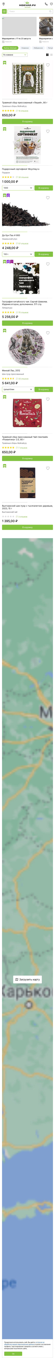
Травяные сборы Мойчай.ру (14, 106)
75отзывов (23, 312)
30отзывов (23, 177)
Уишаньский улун (9, 239)
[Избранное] (51, 4)
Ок (13, 1354)
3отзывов (22, 517)
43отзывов (23, 379)
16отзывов (23, 111)
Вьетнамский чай (9, 512)
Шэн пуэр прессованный (13, 374)
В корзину (27, 121)
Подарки (6, 172)
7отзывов (22, 448)
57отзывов (23, 243)
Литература (7, 308)
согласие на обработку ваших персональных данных (24, 1343)
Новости (8, 42)
